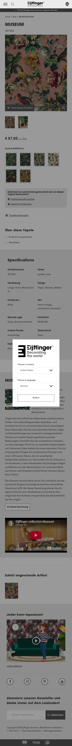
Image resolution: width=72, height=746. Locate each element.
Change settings (11, 741)
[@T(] (5, 4)
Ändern (36, 398)
